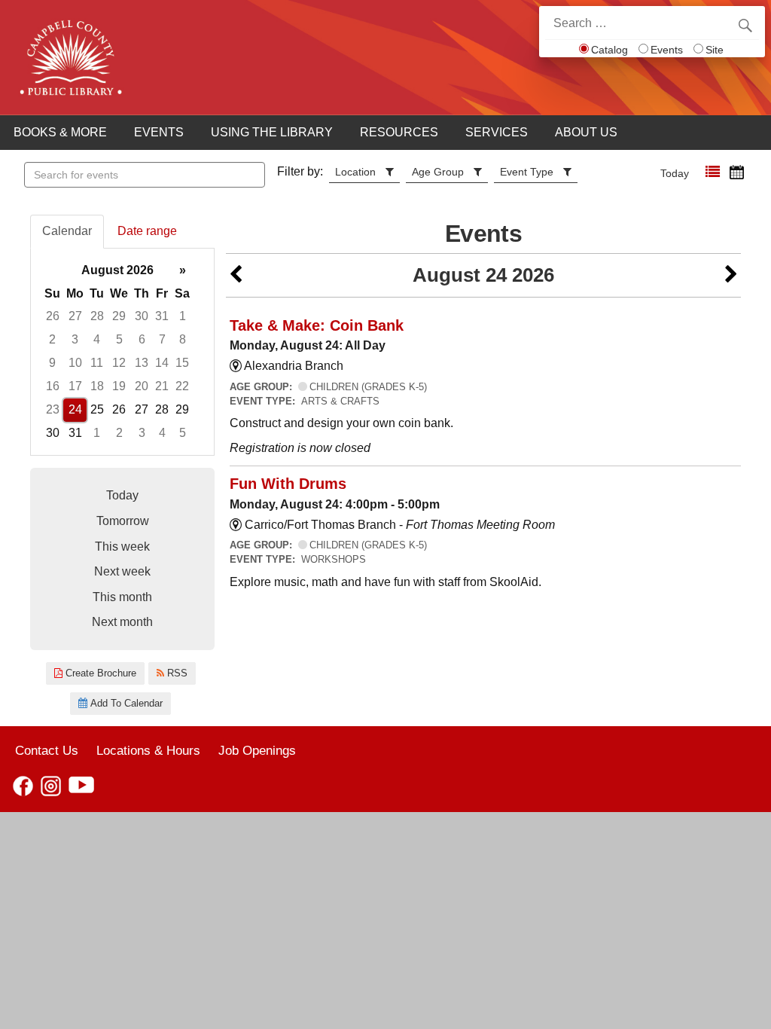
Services (496, 132)
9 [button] (52, 362)
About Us (586, 132)
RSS (175, 673)
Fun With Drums (288, 483)
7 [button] (162, 339)
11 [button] (96, 362)
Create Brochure (99, 673)
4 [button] (96, 339)
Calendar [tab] (67, 230)
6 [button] (142, 339)
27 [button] (75, 316)
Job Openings (257, 750)
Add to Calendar (125, 703)
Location (355, 172)
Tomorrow (122, 520)
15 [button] (182, 362)
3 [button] (75, 339)
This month (122, 597)
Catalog (609, 50)
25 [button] (97, 409)
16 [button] (52, 386)
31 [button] (162, 316)
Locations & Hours (148, 750)
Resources (399, 132)
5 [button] (119, 339)
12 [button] (119, 362)
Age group (438, 172)
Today (674, 173)
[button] (712, 172)
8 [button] (182, 339)
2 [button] (52, 339)
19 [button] (119, 386)
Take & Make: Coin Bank (317, 325)
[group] (122, 352)
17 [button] (75, 386)
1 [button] (182, 316)
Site (714, 50)
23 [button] (52, 409)
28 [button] (97, 316)
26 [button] (52, 316)
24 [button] (75, 409)
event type (526, 172)
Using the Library (272, 132)
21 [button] (162, 386)
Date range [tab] (147, 230)
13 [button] (141, 362)
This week (122, 546)
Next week (122, 571)
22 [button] (182, 386)
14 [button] (162, 362)
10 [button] (75, 362)
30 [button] (141, 316)
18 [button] (97, 386)
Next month (122, 621)
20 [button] (141, 386)
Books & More (60, 132)
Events (667, 50)
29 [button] (119, 316)
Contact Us (46, 750)
